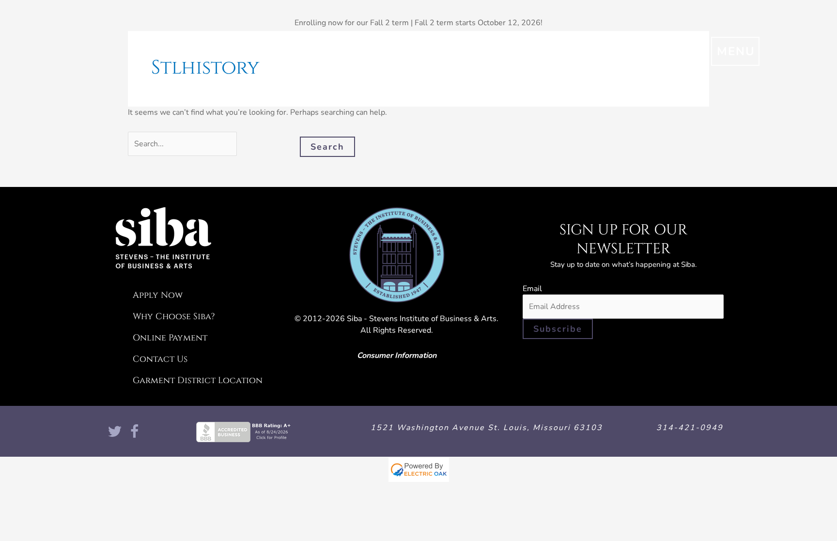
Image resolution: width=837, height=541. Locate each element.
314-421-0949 (689, 427)
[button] (114, 431)
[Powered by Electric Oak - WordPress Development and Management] (418, 469)
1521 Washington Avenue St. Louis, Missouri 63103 (487, 427)
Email (532, 288)
